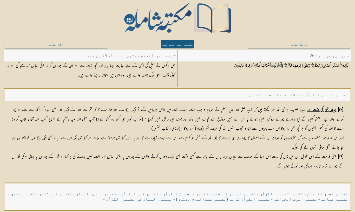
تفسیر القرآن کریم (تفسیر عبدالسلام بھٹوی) (223, 199)
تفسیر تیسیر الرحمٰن (234, 193)
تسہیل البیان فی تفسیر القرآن (139, 199)
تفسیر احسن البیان (327, 193)
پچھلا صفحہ (299, 44)
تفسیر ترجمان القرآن (185, 193)
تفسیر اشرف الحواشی (295, 199)
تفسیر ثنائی (334, 199)
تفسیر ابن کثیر (55, 193)
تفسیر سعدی (23, 193)
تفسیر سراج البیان (96, 193)
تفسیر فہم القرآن (139, 193)
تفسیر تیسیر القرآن (281, 193)
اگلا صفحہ (56, 44)
